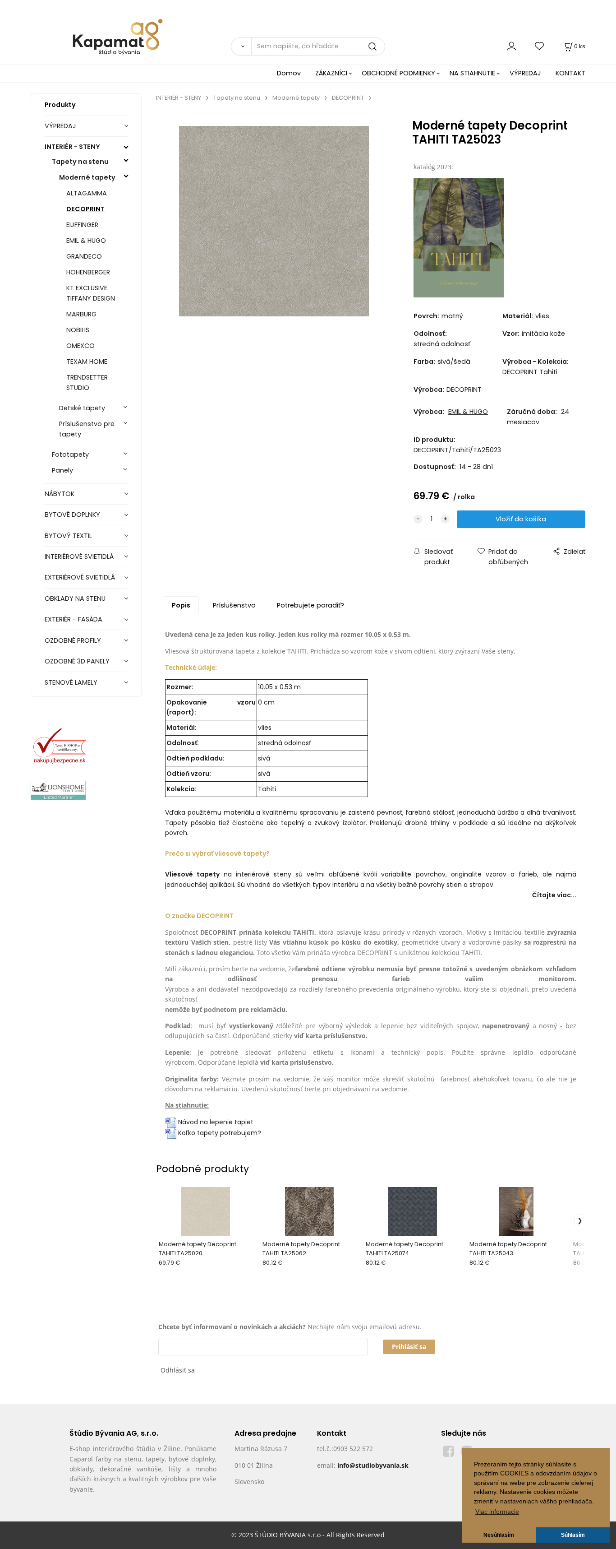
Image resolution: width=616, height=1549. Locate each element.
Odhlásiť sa (178, 1370)
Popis (181, 605)
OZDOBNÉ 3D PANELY (77, 661)
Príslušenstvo (234, 605)
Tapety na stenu (80, 161)
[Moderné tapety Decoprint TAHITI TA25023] (274, 220)
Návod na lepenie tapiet (215, 1122)
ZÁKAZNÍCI (331, 73)
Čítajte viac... (554, 895)
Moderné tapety (87, 177)
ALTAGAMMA (86, 193)
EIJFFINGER (82, 224)
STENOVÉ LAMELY (71, 682)
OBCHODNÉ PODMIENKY (398, 73)
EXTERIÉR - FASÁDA (73, 619)
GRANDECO (84, 256)
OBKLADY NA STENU (75, 598)
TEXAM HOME (86, 361)
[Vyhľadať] (241, 46)
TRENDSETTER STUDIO (87, 382)
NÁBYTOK (59, 493)
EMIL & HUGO (86, 240)
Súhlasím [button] (573, 1535)
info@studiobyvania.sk (373, 1465)
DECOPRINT (85, 208)
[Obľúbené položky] (540, 46)
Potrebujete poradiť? (310, 605)
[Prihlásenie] (511, 46)
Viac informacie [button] (497, 1511)
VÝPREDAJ (525, 73)
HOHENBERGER (88, 272)
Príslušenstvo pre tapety (87, 429)
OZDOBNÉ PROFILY (73, 640)
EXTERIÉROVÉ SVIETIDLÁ (80, 577)
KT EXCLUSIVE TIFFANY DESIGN (90, 293)
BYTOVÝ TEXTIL (68, 535)
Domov (289, 73)
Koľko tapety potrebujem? (218, 1132)
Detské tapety (82, 408)
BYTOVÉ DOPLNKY (72, 514)
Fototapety (70, 454)
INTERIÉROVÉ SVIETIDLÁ (79, 556)
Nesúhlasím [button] (498, 1535)
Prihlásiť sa (409, 1346)
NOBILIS (77, 329)
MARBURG (81, 314)
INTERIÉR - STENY (72, 146)
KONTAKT (570, 73)
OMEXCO (80, 345)
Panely (62, 470)
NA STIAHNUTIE (472, 73)
